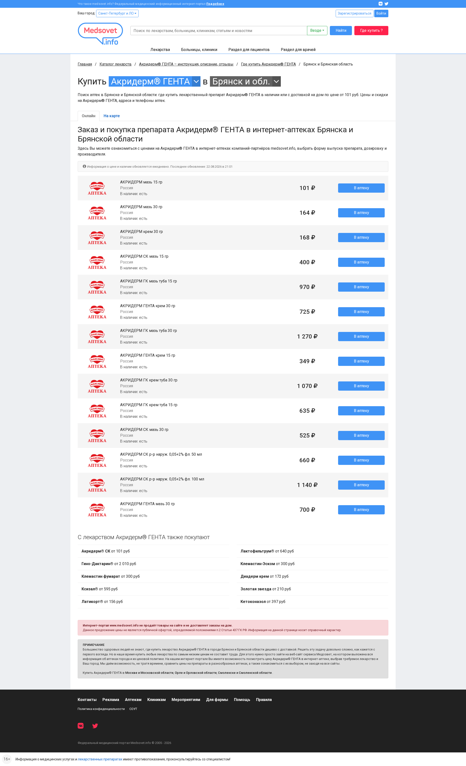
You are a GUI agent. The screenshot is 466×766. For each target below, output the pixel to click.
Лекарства (160, 49)
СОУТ (133, 709)
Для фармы (217, 699)
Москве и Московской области (149, 673)
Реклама (110, 699)
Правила (264, 699)
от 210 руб (266, 589)
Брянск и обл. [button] (241, 81)
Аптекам (133, 699)
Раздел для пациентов (249, 49)
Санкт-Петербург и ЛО (116, 13)
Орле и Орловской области (195, 673)
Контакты (87, 699)
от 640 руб (267, 551)
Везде (315, 30)
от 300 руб (111, 576)
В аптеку (361, 188)
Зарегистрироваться (354, 13)
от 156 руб (102, 601)
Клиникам (156, 699)
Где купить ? (371, 30)
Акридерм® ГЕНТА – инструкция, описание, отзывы (186, 64)
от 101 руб (106, 551)
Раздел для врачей (298, 49)
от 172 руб (265, 576)
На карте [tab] (112, 116)
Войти (381, 13)
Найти (341, 30)
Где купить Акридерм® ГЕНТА (268, 64)
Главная (85, 64)
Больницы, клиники (199, 49)
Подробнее (215, 4)
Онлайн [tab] (88, 116)
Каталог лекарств (116, 64)
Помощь (242, 699)
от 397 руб (263, 601)
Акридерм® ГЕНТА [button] (150, 81)
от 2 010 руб (109, 563)
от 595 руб (100, 589)
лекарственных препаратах (100, 759)
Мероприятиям (186, 699)
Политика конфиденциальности (101, 709)
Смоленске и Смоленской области (245, 673)
